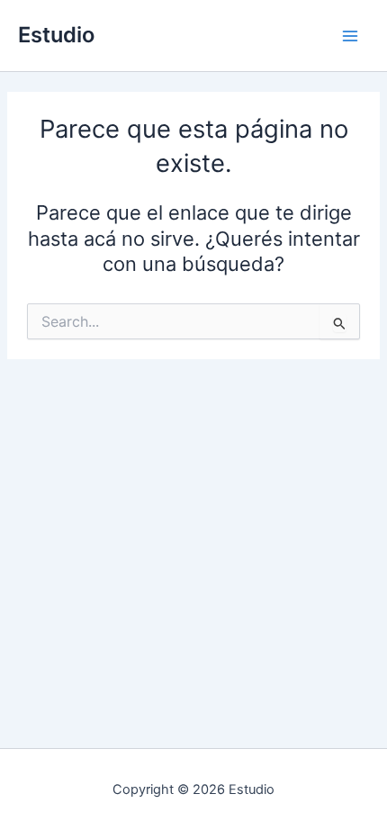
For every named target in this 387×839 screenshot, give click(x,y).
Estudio (56, 35)
